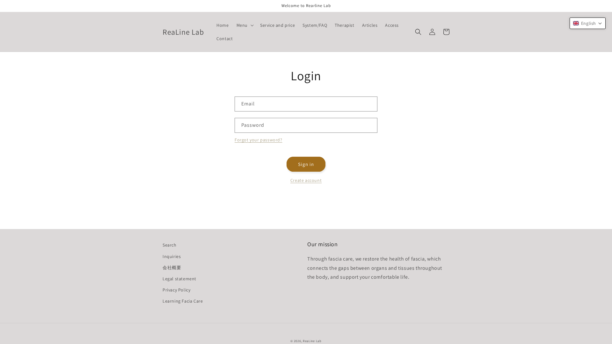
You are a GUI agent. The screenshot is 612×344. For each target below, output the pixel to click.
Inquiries (172, 256)
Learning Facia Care (183, 301)
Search (170, 245)
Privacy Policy (176, 290)
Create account (306, 180)
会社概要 (172, 267)
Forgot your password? (258, 140)
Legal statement (179, 279)
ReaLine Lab (312, 341)
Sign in (306, 164)
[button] (244, 25)
